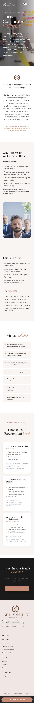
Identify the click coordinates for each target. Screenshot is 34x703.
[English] (24, 3)
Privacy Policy (6, 693)
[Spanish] (26, 3)
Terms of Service (17, 693)
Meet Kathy (5, 661)
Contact (4, 668)
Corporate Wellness (8, 649)
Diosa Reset (5, 639)
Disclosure (28, 693)
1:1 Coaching (5, 643)
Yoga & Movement (7, 646)
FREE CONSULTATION (17, 699)
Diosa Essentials (6, 653)
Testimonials (5, 664)
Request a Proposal (17, 589)
